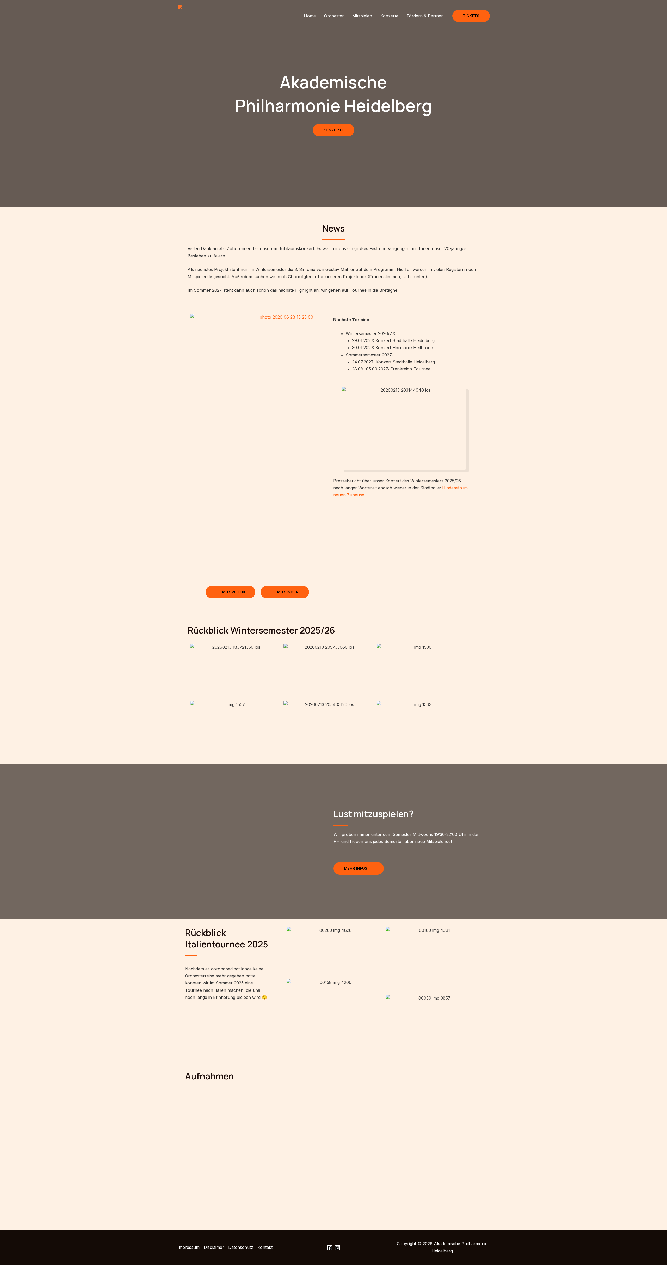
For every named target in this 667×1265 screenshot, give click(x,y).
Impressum (188, 1247)
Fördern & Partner (425, 16)
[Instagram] (337, 1247)
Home (310, 16)
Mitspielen (362, 16)
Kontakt (265, 1247)
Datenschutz (240, 1247)
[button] (471, 16)
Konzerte (389, 16)
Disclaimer (214, 1247)
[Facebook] (329, 1247)
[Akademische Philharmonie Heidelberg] (192, 15)
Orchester (334, 16)
